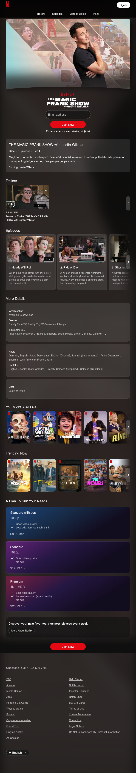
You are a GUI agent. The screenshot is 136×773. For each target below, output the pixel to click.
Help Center (76, 679)
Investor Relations (79, 691)
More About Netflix (21, 630)
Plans (96, 13)
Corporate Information (18, 720)
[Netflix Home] (19, 5)
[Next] (128, 203)
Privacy (10, 714)
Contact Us (75, 720)
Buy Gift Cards (77, 702)
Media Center (14, 691)
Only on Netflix (14, 732)
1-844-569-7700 (37, 668)
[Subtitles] (122, 80)
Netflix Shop (76, 697)
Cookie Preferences (80, 714)
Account (10, 685)
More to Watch (78, 13)
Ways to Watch (14, 708)
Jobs (9, 697)
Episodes (57, 13)
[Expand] (114, 80)
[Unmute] (22, 80)
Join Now (68, 125)
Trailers (41, 13)
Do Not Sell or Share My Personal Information (94, 732)
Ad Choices (12, 737)
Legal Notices (76, 726)
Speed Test (12, 726)
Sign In (124, 5)
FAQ (8, 679)
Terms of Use (76, 708)
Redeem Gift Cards (17, 702)
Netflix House (76, 685)
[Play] (13, 80)
